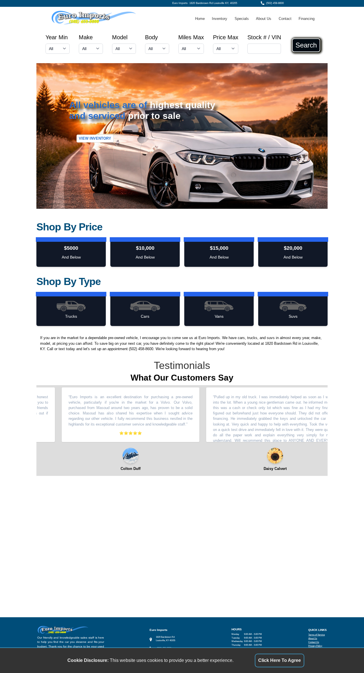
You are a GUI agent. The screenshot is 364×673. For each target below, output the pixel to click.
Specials (242, 18)
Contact (285, 18)
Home (200, 18)
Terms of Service (316, 634)
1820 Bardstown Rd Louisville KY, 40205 (213, 3)
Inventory (219, 18)
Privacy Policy (315, 646)
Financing (307, 18)
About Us (263, 18)
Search (306, 45)
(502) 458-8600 (275, 3)
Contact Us (313, 642)
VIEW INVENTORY (95, 139)
